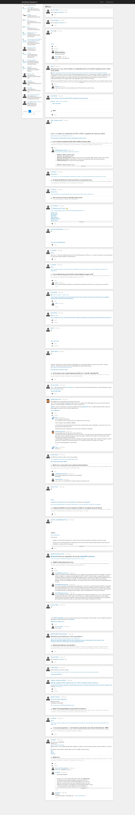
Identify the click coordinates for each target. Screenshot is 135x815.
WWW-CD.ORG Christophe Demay (59, 634)
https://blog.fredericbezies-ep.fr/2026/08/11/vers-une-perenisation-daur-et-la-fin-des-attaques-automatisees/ (75, 672)
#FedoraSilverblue (58, 461)
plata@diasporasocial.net (61, 150)
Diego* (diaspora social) (56, 120)
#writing (36, 90)
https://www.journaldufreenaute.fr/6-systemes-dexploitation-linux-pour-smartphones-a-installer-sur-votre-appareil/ (76, 504)
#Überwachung (54, 217)
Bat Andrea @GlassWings (57, 229)
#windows (69, 297)
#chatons (69, 640)
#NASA (55, 618)
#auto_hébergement (76, 640)
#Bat (59, 242)
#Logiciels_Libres (55, 641)
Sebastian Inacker (31, 47)
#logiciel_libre (84, 640)
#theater (38, 10)
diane (28, 20)
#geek (28, 76)
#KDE (59, 391)
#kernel (62, 12)
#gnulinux (56, 138)
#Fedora (53, 391)
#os (66, 297)
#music (32, 43)
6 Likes (55, 320)
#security (53, 685)
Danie (52, 66)
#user (104, 317)
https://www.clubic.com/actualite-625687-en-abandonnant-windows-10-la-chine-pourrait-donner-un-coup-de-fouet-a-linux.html (78, 176)
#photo (31, 29)
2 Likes (55, 25)
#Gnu (52, 699)
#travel (28, 84)
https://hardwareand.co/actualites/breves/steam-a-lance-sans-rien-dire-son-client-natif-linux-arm (72, 194)
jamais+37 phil (54, 487)
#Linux (58, 12)
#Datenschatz (54, 213)
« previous (25, 111)
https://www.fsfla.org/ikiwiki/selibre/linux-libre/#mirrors (67, 151)
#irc (31, 50)
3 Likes (55, 301)
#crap (66, 369)
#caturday (38, 35)
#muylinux (68, 138)
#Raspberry (57, 410)
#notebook (60, 298)
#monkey (53, 753)
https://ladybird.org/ (55, 535)
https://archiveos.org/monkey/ (57, 745)
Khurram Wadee (55, 10)
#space (28, 97)
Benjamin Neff (30, 74)
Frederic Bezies (54, 351)
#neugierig (32, 55)
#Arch (52, 242)
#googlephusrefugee (31, 35)
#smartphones (73, 502)
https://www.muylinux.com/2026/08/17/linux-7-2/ (61, 136)
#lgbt (36, 22)
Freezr (56, 417)
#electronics (29, 22)
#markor (34, 64)
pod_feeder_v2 (59, 686)
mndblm (29, 53)
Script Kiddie (54, 96)
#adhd (35, 43)
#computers (86, 685)
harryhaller (53, 739)
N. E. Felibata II (54, 206)
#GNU (56, 391)
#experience (108, 317)
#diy (39, 17)
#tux (61, 98)
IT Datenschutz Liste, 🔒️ (59, 208)
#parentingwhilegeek (31, 105)
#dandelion (36, 62)
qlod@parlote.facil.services (57, 554)
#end (59, 297)
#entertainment (98, 317)
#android (32, 90)
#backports (63, 699)
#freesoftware (75, 138)
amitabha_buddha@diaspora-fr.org (59, 519)
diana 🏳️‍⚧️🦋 (53, 31)
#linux (32, 10)
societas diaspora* (30, 2)
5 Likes (55, 763)
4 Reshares (56, 48)
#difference (79, 317)
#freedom (29, 17)
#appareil (88, 502)
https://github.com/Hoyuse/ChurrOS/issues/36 (61, 367)
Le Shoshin (53, 172)
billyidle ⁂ (29, 67)
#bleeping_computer (69, 685)
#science (39, 22)
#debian (59, 699)
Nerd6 (53, 101)
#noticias (80, 138)
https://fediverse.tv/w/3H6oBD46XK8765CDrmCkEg (62, 705)
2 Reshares (56, 345)
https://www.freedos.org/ (80, 795)
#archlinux (53, 674)
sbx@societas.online (56, 399)
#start (56, 297)
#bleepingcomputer (78, 685)
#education (102, 685)
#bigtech (107, 297)
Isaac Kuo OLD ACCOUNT (33, 94)
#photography (36, 83)
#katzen (29, 10)
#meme (52, 98)
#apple (28, 83)
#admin (34, 76)
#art (34, 69)
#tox (57, 103)
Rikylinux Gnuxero (55, 697)
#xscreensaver (57, 389)
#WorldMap (60, 618)
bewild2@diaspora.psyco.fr (62, 573)
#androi (28, 90)
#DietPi (52, 406)
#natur (28, 29)
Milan (28, 27)
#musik (35, 10)
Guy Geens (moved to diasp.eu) (34, 101)
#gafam (64, 640)
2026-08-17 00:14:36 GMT (62, 101)
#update (56, 317)
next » (34, 114)
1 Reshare (56, 322)
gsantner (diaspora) (31, 60)
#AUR (57, 674)
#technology (93, 685)
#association (59, 640)
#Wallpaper (62, 242)
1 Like (55, 14)
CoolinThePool (30, 7)
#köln (28, 77)
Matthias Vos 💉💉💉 (32, 32)
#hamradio (32, 36)
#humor (93, 297)
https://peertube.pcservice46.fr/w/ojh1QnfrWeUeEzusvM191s (64, 459)
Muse (56, 51)
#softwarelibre (62, 138)
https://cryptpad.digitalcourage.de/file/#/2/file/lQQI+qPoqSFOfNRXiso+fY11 (68, 210)
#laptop (74, 297)
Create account (109, 2)
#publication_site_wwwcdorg (70, 641)
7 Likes (55, 46)
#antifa (66, 98)
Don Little (29, 80)
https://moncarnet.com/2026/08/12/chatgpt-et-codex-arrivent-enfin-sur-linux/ (68, 558)
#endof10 (97, 297)
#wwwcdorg (80, 641)
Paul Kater (29, 87)
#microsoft (82, 297)
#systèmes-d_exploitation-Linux (59, 502)
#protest (80, 98)
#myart (37, 98)
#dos (52, 751)
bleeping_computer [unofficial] (58, 680)
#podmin (35, 29)
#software (57, 98)
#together (76, 98)
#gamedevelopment (37, 97)
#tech (111, 685)
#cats (34, 22)
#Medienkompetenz (55, 218)
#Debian (69, 404)
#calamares (62, 369)
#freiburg (34, 50)
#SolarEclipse (71, 619)
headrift (57, 86)
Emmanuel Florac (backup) (61, 768)
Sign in (102, 2)
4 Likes (55, 413)
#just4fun (71, 298)
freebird (29, 14)
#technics (36, 17)
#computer (66, 298)
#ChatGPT (84, 556)
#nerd (89, 297)
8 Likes (56, 60)
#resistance (85, 98)
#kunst (28, 11)
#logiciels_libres (92, 640)
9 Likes (55, 548)
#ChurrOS (53, 369)
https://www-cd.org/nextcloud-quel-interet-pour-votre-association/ (65, 638)
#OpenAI (54, 556)
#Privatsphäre (54, 214)
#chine (52, 174)
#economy (102, 297)
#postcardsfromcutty (31, 98)
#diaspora (29, 70)
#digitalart (37, 69)
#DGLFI (65, 461)
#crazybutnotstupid (31, 44)
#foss (59, 103)
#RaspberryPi (85, 406)
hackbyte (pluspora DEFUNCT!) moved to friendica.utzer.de (34, 40)
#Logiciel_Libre (100, 640)
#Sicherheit (53, 215)
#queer (28, 55)
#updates (107, 685)
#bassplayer (29, 57)
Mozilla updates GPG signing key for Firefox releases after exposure (74, 683)
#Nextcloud (53, 640)
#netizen (29, 43)
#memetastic (30, 64)
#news (84, 138)
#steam (52, 192)
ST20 (56, 282)
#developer (38, 76)
